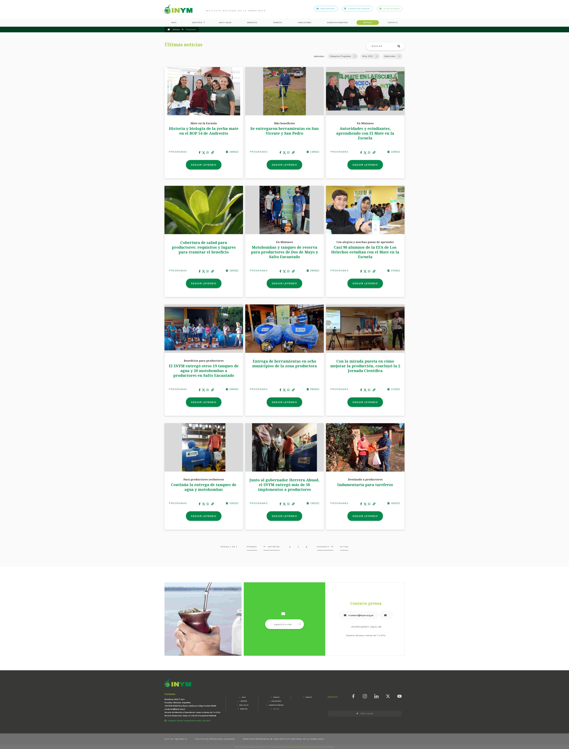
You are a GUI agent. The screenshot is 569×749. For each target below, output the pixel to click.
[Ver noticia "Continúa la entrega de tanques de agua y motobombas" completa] (203, 447)
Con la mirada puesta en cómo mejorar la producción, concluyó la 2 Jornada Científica (365, 366)
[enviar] (401, 46)
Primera (252, 547)
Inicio (173, 23)
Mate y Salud (225, 23)
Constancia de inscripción (358, 8)
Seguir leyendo (203, 164)
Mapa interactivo (327, 8)
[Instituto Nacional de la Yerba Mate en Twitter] (388, 695)
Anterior (274, 547)
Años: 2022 (367, 56)
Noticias (367, 23)
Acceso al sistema (391, 8)
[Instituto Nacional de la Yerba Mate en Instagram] (365, 695)
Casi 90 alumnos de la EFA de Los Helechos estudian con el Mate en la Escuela (365, 252)
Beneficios (252, 23)
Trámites (277, 23)
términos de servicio (316, 747)
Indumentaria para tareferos (365, 484)
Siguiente (323, 547)
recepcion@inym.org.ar (174, 709)
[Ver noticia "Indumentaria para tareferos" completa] (365, 447)
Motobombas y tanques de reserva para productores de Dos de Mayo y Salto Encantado (284, 252)
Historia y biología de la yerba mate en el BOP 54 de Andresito (203, 131)
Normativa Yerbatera (337, 23)
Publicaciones (304, 23)
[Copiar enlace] (212, 153)
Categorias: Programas (340, 56)
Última (344, 547)
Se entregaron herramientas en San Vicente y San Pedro (284, 131)
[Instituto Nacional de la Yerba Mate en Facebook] (353, 695)
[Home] (178, 9)
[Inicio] (168, 29)
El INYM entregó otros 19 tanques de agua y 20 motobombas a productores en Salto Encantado (204, 370)
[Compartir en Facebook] (199, 152)
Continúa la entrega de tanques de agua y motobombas (203, 487)
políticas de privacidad (293, 747)
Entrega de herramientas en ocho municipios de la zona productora (284, 363)
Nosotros (197, 23)
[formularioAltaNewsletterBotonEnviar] (299, 624)
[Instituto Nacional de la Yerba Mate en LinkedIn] (376, 695)
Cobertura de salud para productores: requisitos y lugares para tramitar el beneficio (204, 247)
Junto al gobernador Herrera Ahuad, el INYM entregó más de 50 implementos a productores (284, 484)
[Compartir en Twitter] (203, 152)
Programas (178, 151)
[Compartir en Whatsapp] (207, 152)
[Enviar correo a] (386, 615)
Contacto (393, 23)
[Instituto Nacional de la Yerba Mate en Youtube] (399, 695)
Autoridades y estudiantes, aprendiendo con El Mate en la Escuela (365, 133)
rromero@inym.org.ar (361, 615)
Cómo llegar (366, 713)
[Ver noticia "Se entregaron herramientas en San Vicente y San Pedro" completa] (284, 91)
